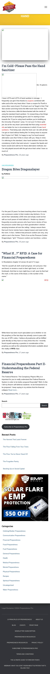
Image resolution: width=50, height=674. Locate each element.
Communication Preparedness (14, 535)
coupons (30, 101)
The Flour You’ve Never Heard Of (15, 454)
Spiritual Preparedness (11, 581)
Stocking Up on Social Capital (14, 469)
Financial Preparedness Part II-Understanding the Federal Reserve (24, 368)
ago (24, 155)
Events (22, 625)
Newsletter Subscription (25, 631)
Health (5, 558)
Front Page (33, 625)
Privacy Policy (37, 642)
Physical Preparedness (11, 572)
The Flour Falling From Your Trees (15, 447)
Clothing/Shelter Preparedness (14, 531)
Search (4, 401)
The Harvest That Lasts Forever (15, 439)
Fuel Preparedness (10, 549)
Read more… (13, 390)
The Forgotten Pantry (11, 461)
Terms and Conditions (25, 654)
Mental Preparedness (11, 567)
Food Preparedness (10, 544)
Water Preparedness (10, 590)
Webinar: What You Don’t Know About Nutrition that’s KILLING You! (25, 667)
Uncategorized (8, 165)
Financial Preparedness (11, 540)
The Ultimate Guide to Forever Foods (25, 660)
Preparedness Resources (25, 637)
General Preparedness (11, 553)
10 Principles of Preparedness (19, 619)
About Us (39, 619)
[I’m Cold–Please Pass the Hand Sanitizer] (25, 44)
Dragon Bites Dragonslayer (21, 169)
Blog (14, 625)
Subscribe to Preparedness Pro (15, 427)
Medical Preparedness (11, 562)
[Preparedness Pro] (10, 7)
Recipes (6, 576)
